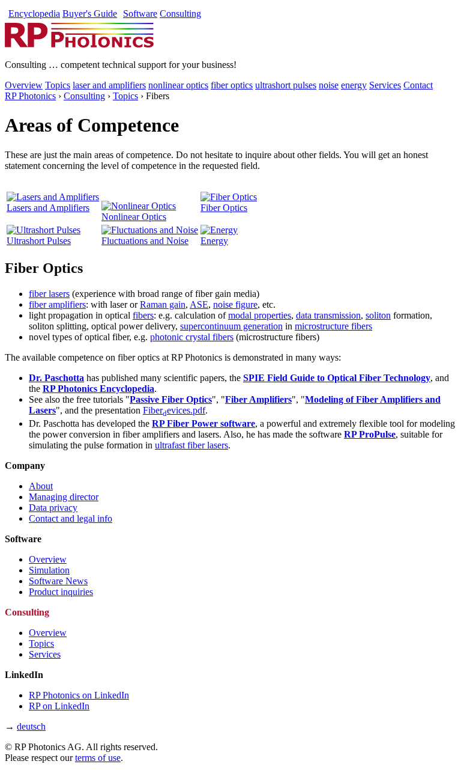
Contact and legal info (70, 518)
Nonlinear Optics (133, 217)
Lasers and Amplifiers (48, 208)
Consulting (180, 13)
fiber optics (232, 85)
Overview (24, 85)
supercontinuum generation (231, 326)
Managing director (63, 497)
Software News (58, 581)
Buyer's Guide (89, 13)
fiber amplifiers (57, 304)
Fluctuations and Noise (144, 241)
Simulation (49, 570)
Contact (418, 85)
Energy (214, 241)
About (41, 486)
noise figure (235, 304)
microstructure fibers (333, 326)
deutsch (31, 726)
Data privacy (53, 508)
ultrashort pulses (285, 85)
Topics (57, 85)
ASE (199, 304)
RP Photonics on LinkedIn (79, 695)
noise (329, 85)
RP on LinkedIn (59, 706)
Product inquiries (61, 592)
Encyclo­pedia (34, 13)
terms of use (98, 758)
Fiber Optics (223, 208)
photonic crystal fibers (192, 337)
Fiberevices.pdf (174, 410)
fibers (143, 315)
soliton (378, 315)
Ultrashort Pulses (39, 241)
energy (354, 85)
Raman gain (162, 304)
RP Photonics (30, 96)
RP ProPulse (370, 434)
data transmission (328, 315)
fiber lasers (49, 294)
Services (385, 85)
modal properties (259, 315)
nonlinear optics (178, 85)
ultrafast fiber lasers (191, 445)
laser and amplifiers (109, 85)
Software (140, 13)
